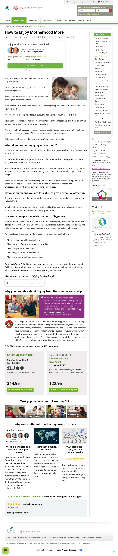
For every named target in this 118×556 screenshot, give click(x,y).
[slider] (20, 283)
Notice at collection (44, 550)
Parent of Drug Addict (102, 89)
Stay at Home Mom (101, 110)
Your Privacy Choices (66, 550)
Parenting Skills (100, 34)
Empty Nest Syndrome (102, 53)
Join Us (89, 20)
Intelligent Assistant (92, 14)
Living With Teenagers (102, 62)
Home (8, 20)
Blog (64, 20)
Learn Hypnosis (47, 20)
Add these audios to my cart (65, 390)
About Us (81, 20)
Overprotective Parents (102, 86)
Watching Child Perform (103, 122)
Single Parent (99, 104)
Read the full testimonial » (101, 169)
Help (65, 537)
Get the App (99, 537)
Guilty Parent (99, 59)
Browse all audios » (102, 132)
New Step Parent (100, 75)
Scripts (44, 537)
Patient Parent (99, 92)
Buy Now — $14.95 (35, 65)
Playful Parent (99, 95)
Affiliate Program (57, 537)
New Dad (98, 68)
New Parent (55, 361)
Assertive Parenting (101, 38)
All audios (100, 11)
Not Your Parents (100, 78)
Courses (58, 20)
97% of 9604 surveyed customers (25, 496)
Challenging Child (100, 46)
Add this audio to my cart (21, 390)
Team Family (99, 119)
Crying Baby (99, 50)
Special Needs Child (101, 107)
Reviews (72, 20)
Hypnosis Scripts (33, 20)
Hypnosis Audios (18, 20)
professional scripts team (17, 439)
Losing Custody (100, 65)
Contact (70, 537)
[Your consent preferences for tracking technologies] (114, 552)
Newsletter (91, 537)
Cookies (83, 537)
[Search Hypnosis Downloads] (110, 10)
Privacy (77, 537)
